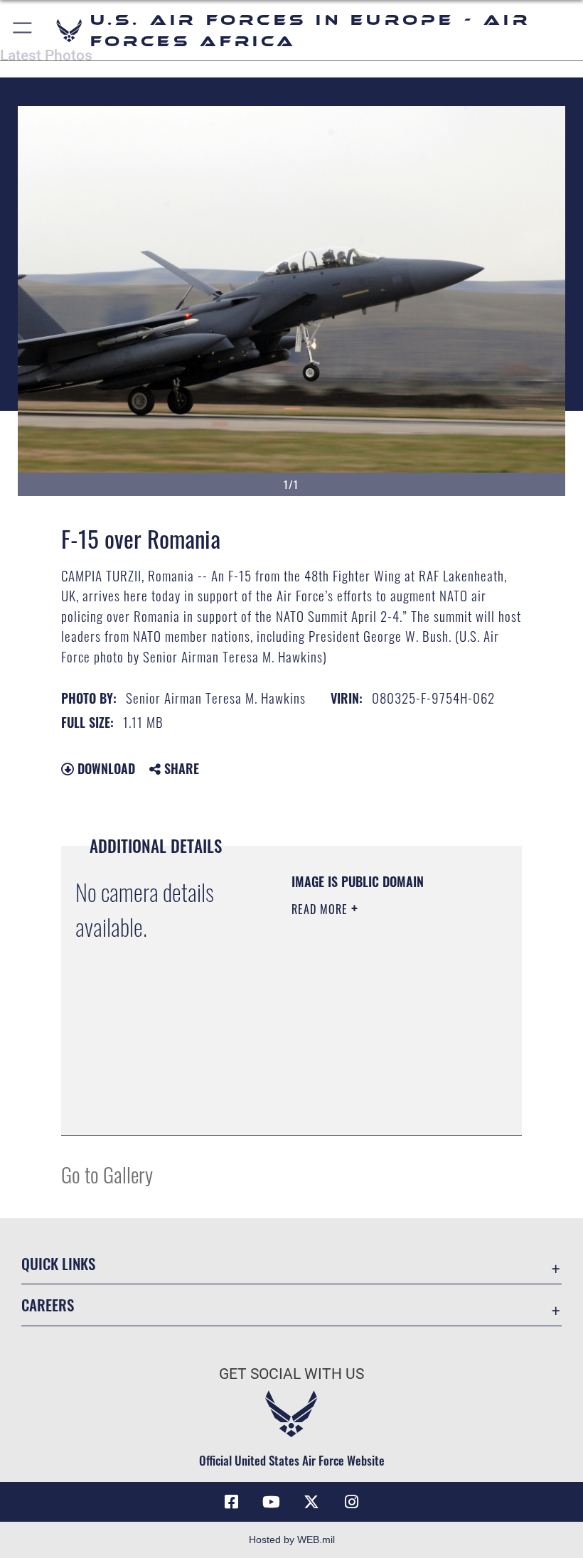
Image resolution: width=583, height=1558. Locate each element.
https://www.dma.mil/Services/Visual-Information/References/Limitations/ (378, 1089)
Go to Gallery (107, 1174)
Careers (47, 1305)
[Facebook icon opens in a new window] (231, 1502)
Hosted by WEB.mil (292, 1539)
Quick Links (58, 1263)
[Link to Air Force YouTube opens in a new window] (271, 1502)
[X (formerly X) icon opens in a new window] (311, 1502)
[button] (23, 30)
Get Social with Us (291, 1373)
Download (104, 768)
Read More (321, 909)
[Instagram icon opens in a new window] (351, 1502)
